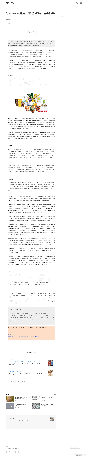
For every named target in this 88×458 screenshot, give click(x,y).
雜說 (7, 19)
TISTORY (8, 446)
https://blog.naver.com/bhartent (16, 369)
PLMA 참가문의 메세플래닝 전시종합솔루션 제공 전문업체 (25, 361)
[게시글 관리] (13, 382)
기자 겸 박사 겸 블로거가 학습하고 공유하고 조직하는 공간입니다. (21, 420)
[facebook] (6, 452)
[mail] (18, 452)
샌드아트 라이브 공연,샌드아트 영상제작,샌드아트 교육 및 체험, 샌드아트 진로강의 (26, 373)
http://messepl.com (13, 359)
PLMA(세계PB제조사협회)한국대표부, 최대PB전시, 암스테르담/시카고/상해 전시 (26, 363)
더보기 (54, 394)
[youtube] (15, 452)
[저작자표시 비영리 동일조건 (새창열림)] (23, 381)
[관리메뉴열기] (86, 456)
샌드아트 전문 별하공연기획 (17, 371)
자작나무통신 (11, 3)
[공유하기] (12, 382)
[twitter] (9, 452)
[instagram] (12, 452)
